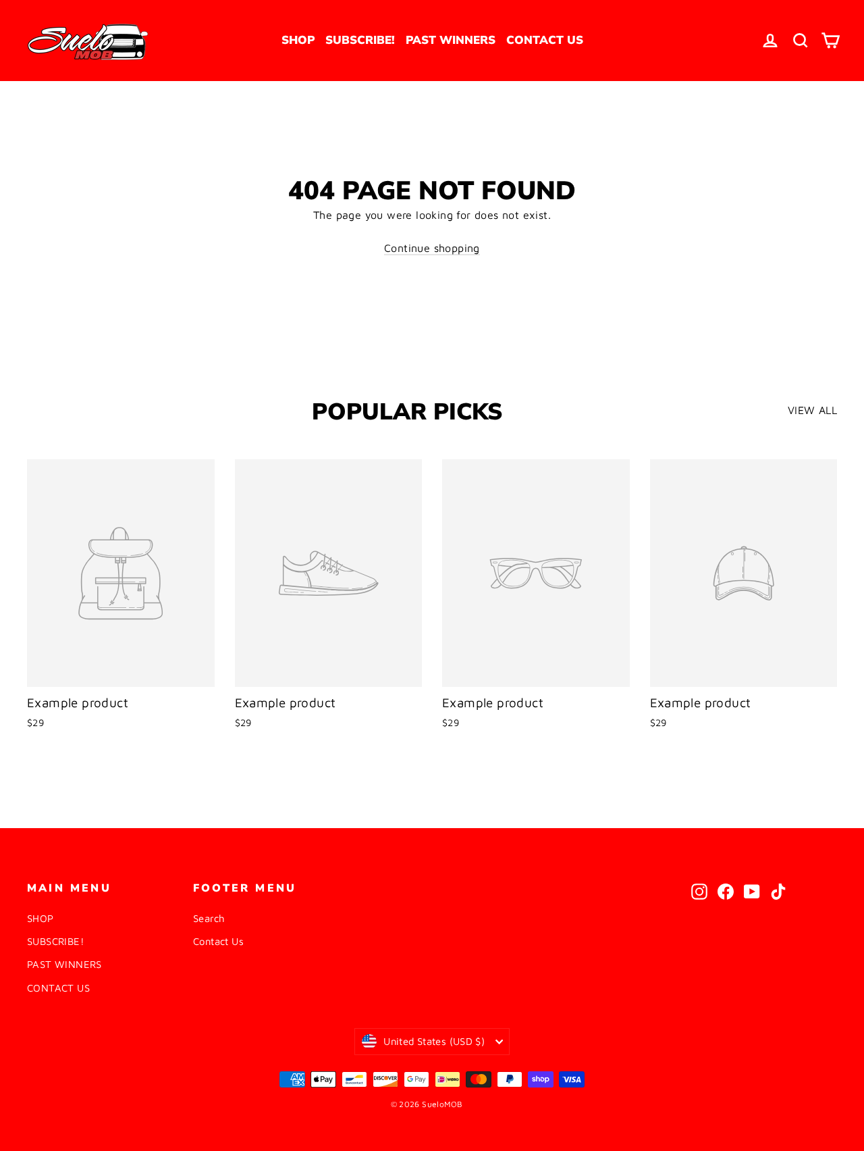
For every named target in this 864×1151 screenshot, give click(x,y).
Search (209, 918)
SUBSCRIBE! (360, 40)
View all (812, 410)
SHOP (298, 40)
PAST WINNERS (450, 40)
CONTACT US (544, 40)
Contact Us (218, 941)
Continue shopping (432, 248)
